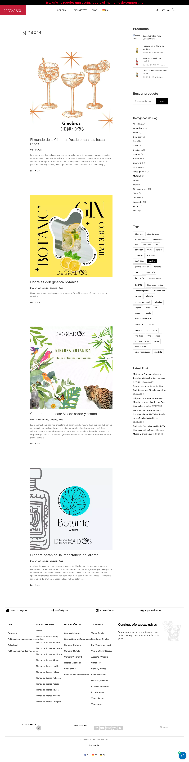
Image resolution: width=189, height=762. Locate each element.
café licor (139, 250)
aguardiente (158, 239)
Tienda (80, 9)
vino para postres (142, 341)
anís (136, 244)
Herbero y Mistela (99, 680)
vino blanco (152, 330)
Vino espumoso (153, 336)
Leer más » (35, 170)
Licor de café (149, 272)
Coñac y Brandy (98, 668)
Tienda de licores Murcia (47, 684)
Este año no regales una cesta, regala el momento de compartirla (95, 3)
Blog (94, 10)
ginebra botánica (142, 267)
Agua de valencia (141, 239)
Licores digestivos (142, 291)
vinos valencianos (142, 352)
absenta (139, 234)
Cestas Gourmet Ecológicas (77, 639)
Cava (135, 141)
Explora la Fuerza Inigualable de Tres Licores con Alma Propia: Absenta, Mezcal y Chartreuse (149, 430)
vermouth (139, 324)
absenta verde (153, 234)
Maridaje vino (159, 291)
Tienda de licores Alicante (48, 642)
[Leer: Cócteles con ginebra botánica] (71, 235)
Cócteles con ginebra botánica (54, 282)
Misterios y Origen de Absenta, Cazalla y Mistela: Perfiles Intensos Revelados (149, 378)
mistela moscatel (142, 302)
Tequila (136, 197)
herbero (157, 266)
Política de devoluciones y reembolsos (26, 639)
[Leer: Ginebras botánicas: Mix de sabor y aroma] (71, 367)
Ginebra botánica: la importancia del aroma (64, 555)
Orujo (94, 686)
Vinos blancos (98, 698)
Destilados (138, 150)
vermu (151, 324)
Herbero (137, 158)
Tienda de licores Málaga (47, 672)
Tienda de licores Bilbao (47, 660)
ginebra (152, 261)
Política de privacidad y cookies (23, 651)
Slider (135, 193)
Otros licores (103, 686)
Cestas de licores (72, 633)
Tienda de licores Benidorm (49, 654)
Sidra (135, 184)
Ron (135, 180)
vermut (138, 330)
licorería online (155, 278)
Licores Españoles (72, 662)
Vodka (136, 210)
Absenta (137, 124)
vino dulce (139, 336)
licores (138, 284)
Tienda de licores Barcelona (49, 648)
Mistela (136, 176)
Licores (136, 167)
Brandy (136, 132)
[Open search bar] (157, 10)
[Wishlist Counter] (163, 10)
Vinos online (70, 668)
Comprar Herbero (72, 645)
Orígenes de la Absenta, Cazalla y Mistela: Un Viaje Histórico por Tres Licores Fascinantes (149, 402)
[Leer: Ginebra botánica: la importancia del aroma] (71, 508)
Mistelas (158, 302)
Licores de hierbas (155, 285)
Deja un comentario (39, 288)
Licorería (61, 10)
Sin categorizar (140, 189)
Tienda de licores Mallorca (48, 678)
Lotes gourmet (139, 171)
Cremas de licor (98, 674)
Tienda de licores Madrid (47, 666)
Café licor (137, 137)
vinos (156, 341)
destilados (139, 261)
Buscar (162, 101)
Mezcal (138, 296)
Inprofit (96, 745)
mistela (149, 296)
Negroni (138, 308)
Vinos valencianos (72, 674)
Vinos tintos (96, 704)
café (156, 244)
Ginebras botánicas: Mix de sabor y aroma (63, 414)
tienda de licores (143, 318)
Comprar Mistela (72, 651)
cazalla (159, 250)
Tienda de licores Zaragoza (48, 701)
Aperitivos (147, 244)
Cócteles (137, 145)
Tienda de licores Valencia (48, 695)
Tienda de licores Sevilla (47, 689)
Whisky (101, 651)
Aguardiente (138, 128)
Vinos (135, 206)
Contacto (12, 633)
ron (156, 308)
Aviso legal (13, 645)
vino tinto (158, 352)
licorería (139, 278)
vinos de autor (140, 347)
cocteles (139, 255)
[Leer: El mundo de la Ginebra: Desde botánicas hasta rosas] (71, 93)
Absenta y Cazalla (99, 656)
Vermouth (137, 202)
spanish (138, 313)
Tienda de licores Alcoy (47, 636)
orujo (148, 308)
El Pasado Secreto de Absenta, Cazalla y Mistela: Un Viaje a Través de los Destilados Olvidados (149, 414)
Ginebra (34, 150)
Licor (137, 272)
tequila (148, 313)
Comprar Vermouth (73, 656)
